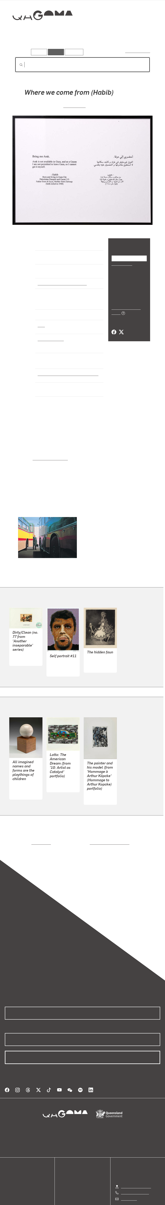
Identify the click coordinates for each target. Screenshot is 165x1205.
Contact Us (128, 1180)
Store (8, 1167)
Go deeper (58, 43)
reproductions (24, 829)
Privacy (73, 1198)
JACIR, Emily (74, 105)
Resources (73, 52)
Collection (39, 28)
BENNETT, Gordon (63, 652)
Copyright (92, 1198)
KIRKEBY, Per (96, 780)
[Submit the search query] (18, 65)
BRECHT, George (24, 775)
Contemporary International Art (61, 283)
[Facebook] (113, 328)
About (9, 1176)
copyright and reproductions (92, 829)
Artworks (22, 43)
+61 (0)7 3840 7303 (135, 1174)
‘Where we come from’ (48, 450)
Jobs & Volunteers (48, 1198)
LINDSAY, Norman (99, 648)
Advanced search (138, 51)
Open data (12, 1157)
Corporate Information (120, 1198)
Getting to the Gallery (136, 1168)
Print (41, 320)
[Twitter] (121, 328)
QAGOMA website (17, 1162)
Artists (39, 43)
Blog (8, 1171)
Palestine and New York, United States (66, 368)
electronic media (50, 334)
